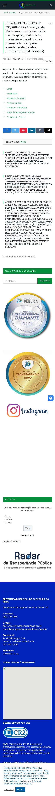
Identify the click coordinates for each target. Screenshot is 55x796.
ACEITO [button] (20, 789)
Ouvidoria (7, 653)
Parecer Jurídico (14, 103)
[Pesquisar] (50, 5)
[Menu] (5, 5)
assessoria (36, 746)
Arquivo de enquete (12, 541)
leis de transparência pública (30, 753)
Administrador (13, 59)
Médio (9, 519)
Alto (8, 516)
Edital (9, 88)
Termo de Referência (17, 107)
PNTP (16, 762)
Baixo (9, 522)
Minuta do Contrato (16, 98)
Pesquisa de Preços (16, 117)
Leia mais (27, 780)
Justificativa (12, 93)
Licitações (47, 61)
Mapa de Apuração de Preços (21, 112)
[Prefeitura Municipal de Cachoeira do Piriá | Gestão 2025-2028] (27, 5)
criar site (22, 743)
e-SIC (16, 653)
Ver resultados (27, 535)
